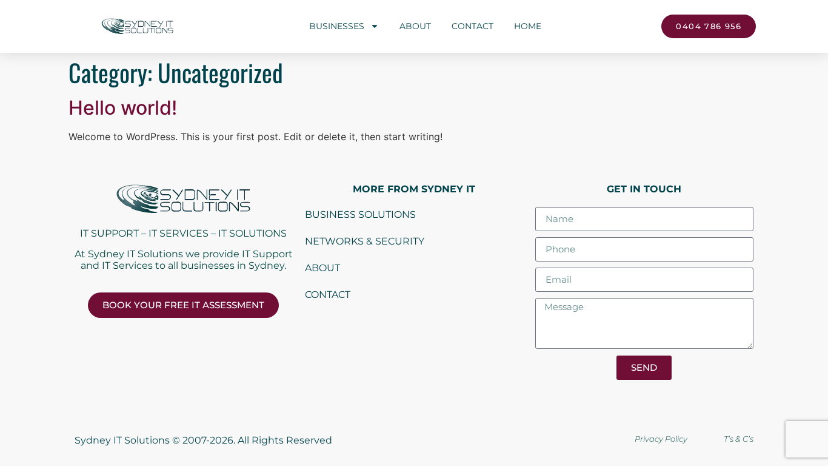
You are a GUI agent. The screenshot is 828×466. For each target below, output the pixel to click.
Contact (472, 26)
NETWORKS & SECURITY (364, 241)
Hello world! (122, 108)
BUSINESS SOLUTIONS (360, 214)
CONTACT (327, 294)
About (415, 26)
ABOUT (322, 268)
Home (527, 26)
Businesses (336, 26)
